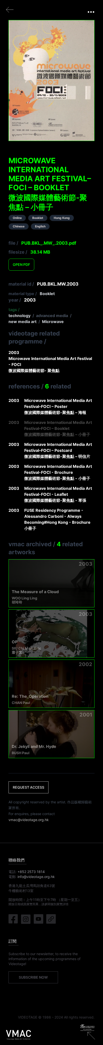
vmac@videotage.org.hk (28, 820)
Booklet (47, 293)
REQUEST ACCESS (28, 787)
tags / (14, 309)
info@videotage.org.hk (36, 876)
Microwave (53, 321)
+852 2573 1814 (31, 872)
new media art (22, 321)
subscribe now (33, 977)
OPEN (21, 264)
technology (19, 315)
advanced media (52, 315)
